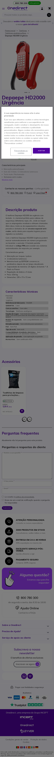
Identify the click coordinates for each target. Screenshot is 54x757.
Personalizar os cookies (21, 152)
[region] (27, 133)
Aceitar (41, 151)
